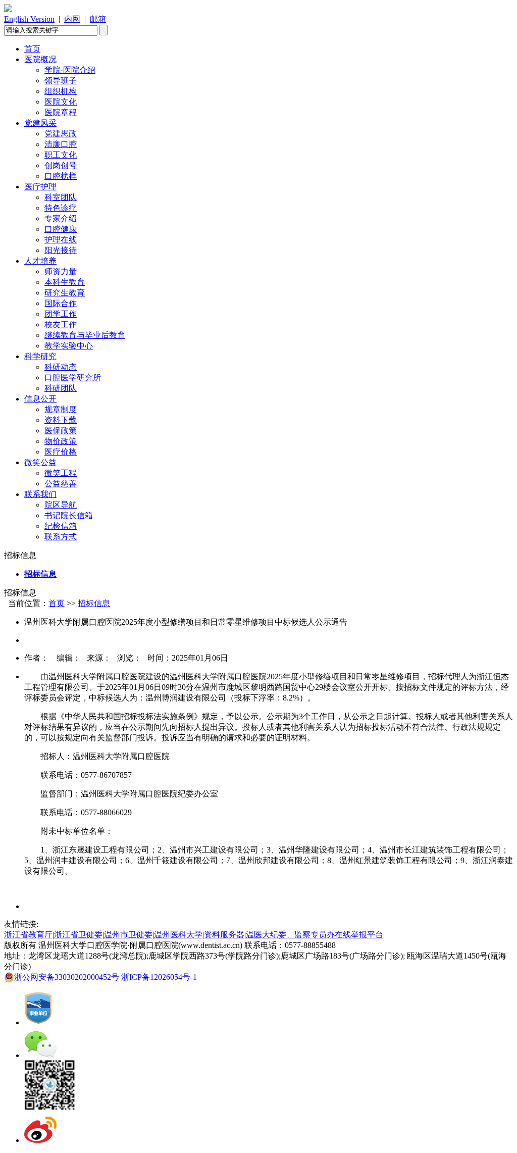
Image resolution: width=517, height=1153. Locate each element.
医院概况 (40, 59)
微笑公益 (40, 462)
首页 (32, 48)
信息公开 (40, 398)
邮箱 (98, 19)
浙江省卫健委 (78, 934)
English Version (29, 19)
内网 (72, 19)
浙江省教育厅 (28, 934)
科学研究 (40, 356)
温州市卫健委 (128, 934)
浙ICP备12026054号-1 (161, 977)
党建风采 (40, 123)
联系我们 (40, 494)
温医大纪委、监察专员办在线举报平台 (314, 934)
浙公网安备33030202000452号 (67, 977)
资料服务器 (224, 934)
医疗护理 (40, 186)
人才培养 (40, 261)
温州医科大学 (178, 934)
